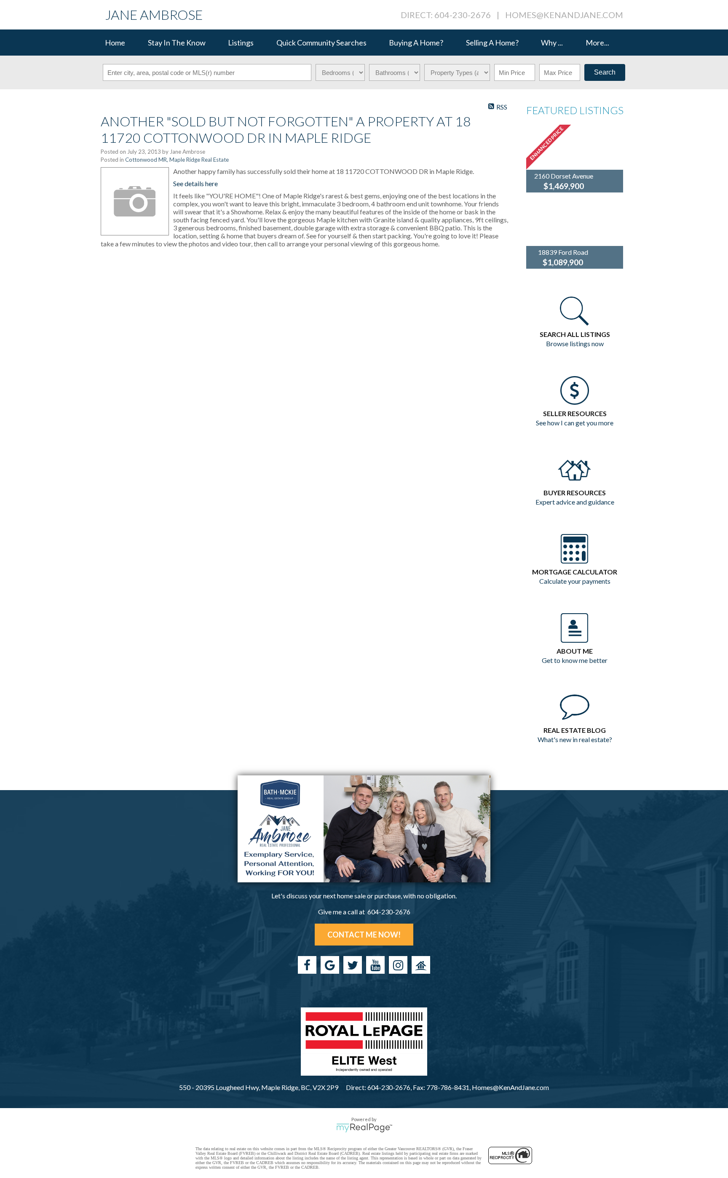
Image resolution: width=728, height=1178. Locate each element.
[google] (330, 965)
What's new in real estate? (575, 739)
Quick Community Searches (321, 42)
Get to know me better (575, 660)
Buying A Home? (416, 42)
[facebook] (307, 965)
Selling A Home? (492, 42)
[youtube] (375, 965)
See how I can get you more (574, 423)
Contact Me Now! (364, 934)
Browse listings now (575, 343)
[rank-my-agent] (421, 965)
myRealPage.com (364, 1128)
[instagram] (398, 965)
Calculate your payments (574, 581)
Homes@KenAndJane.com (564, 15)
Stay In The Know (177, 42)
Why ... (552, 42)
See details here (195, 183)
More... (597, 42)
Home (115, 42)
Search (605, 72)
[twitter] (352, 965)
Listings (241, 42)
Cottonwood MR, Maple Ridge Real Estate (177, 159)
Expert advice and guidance (574, 502)
